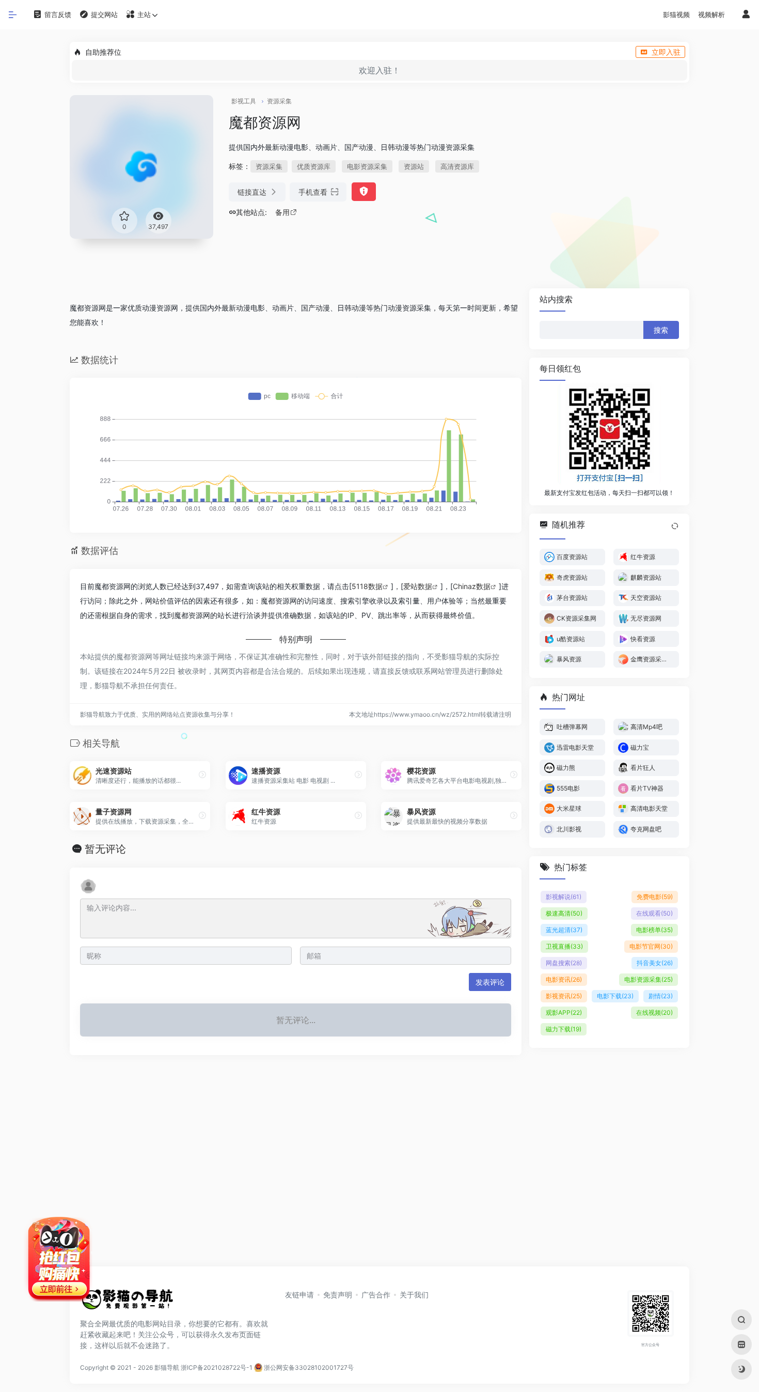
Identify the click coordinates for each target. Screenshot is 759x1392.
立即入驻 (666, 52)
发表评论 (490, 982)
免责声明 (337, 1294)
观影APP (564, 1012)
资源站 (414, 166)
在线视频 (654, 1012)
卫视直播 (564, 946)
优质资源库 (313, 166)
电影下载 (615, 995)
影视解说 (563, 896)
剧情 (661, 995)
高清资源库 (457, 166)
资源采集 (279, 101)
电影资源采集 (367, 166)
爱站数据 (417, 586)
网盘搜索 (564, 962)
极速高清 (564, 913)
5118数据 (367, 586)
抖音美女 (655, 962)
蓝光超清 (564, 929)
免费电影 (655, 896)
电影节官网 (651, 946)
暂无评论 (105, 849)
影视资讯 (564, 995)
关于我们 (414, 1294)
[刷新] (675, 526)
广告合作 (375, 1294)
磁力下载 (563, 1028)
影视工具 (243, 101)
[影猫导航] (126, 1302)
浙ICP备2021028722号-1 (216, 1367)
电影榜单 (654, 929)
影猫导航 (166, 1367)
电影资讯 (564, 979)
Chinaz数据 (472, 586)
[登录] (746, 15)
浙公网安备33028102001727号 (308, 1367)
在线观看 (654, 913)
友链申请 (299, 1294)
